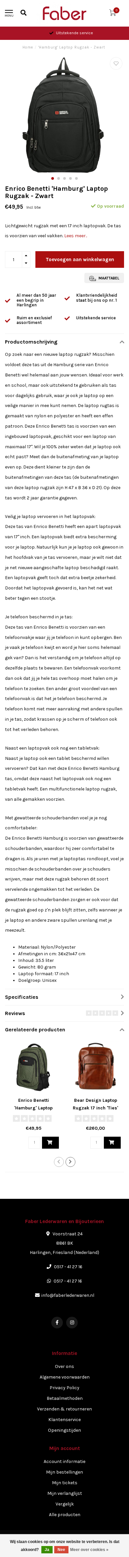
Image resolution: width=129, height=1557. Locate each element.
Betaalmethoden (65, 1398)
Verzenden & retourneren (64, 1409)
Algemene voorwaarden (65, 1377)
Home (27, 47)
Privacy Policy (64, 1388)
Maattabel (108, 278)
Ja (47, 1549)
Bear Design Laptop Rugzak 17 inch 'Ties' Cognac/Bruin (95, 1107)
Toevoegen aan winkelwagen (80, 259)
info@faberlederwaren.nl (67, 1295)
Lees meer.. (75, 236)
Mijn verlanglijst (64, 1493)
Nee (61, 1549)
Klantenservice (64, 1419)
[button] (52, 178)
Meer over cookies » (89, 1549)
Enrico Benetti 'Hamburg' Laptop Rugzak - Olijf (33, 1107)
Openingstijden (64, 1430)
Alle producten (64, 1514)
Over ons (64, 1366)
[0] (112, 14)
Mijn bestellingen (64, 1472)
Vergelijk (65, 1504)
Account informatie (64, 1461)
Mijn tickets (64, 1483)
